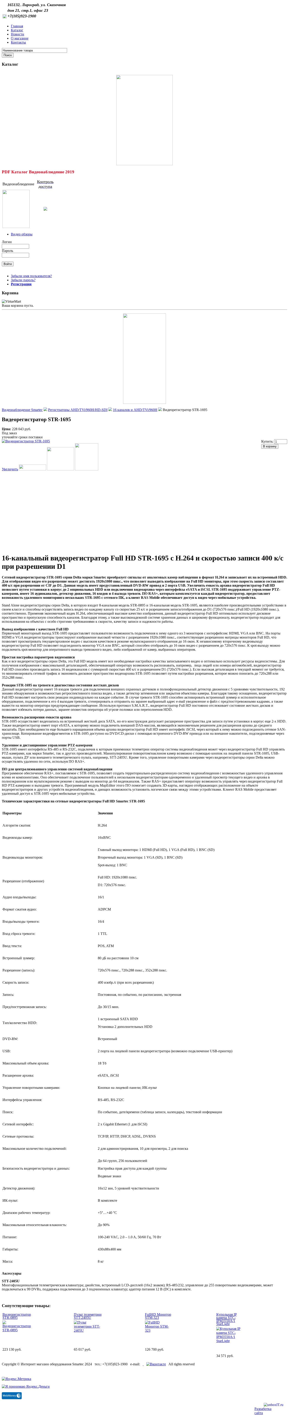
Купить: (267, 441)
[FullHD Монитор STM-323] (159, 1330)
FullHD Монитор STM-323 (158, 1316)
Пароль (7, 251)
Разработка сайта (262, 1411)
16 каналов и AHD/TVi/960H (135, 410)
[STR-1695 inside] (60, 469)
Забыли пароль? (23, 280)
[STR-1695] (86, 469)
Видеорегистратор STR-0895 (16, 1316)
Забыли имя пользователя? (31, 276)
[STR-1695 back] (32, 469)
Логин (7, 242)
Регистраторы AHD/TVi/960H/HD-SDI (77, 410)
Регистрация (21, 284)
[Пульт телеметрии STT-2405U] (88, 1330)
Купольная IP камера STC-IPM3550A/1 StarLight (226, 1319)
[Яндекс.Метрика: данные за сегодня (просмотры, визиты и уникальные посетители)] (16, 1379)
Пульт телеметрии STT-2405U (88, 1316)
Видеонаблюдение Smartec (22, 410)
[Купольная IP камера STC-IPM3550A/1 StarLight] (230, 1341)
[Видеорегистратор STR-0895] (16, 1330)
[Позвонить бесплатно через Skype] (143, 1364)
